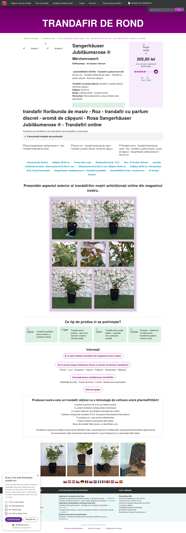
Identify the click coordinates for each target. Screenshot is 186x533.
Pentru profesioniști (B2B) (111, 3)
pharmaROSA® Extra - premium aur (127, 170)
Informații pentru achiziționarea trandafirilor (93, 377)
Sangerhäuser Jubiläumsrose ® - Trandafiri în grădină (80, 170)
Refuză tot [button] (31, 519)
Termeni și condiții (94, 528)
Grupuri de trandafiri (31, 38)
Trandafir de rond (48, 38)
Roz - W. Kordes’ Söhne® (136, 162)
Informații (92, 3)
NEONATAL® (63, 519)
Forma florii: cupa (82, 162)
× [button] (38, 476)
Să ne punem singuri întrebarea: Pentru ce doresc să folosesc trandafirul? (93, 364)
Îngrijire (82, 3)
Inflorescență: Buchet (37, 162)
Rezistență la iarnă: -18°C (108, 162)
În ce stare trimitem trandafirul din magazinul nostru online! (93, 355)
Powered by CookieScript (21, 528)
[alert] (21, 501)
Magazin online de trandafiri (21, 3)
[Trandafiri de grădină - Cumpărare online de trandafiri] (179, 9)
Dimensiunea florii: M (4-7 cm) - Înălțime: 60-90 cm (102, 166)
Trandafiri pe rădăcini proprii (63, 3)
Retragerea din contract (114, 528)
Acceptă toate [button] (13, 519)
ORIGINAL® (111, 498)
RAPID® (64, 512)
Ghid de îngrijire (93, 389)
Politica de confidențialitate (73, 528)
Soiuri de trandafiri (41, 3)
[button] (21, 525)
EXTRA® (112, 501)
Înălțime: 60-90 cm (61, 162)
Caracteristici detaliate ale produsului (45, 136)
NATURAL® (63, 507)
